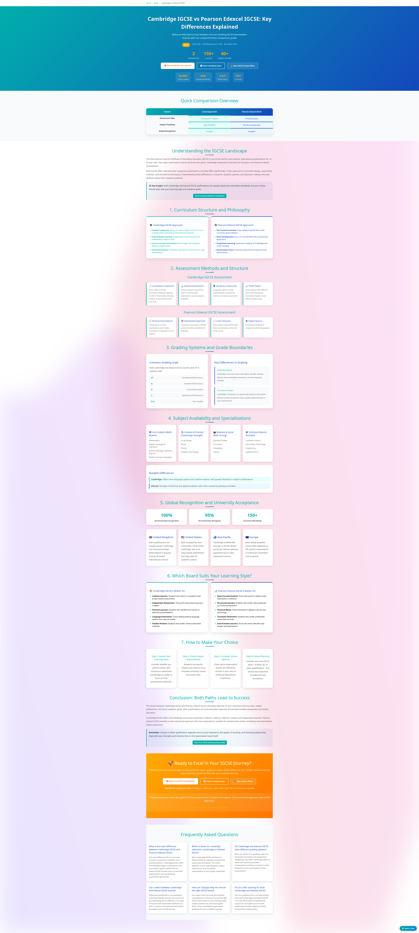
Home (148, 3)
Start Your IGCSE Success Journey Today (209, 743)
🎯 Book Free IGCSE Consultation (180, 781)
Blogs (156, 3)
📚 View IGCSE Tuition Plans (243, 66)
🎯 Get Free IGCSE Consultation (177, 65)
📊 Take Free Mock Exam (210, 66)
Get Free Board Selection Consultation (210, 196)
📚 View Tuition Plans (243, 781)
